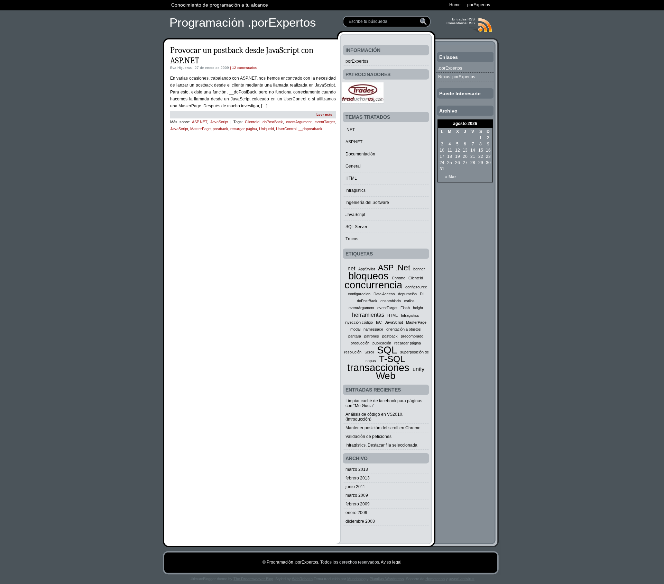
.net (350, 268)
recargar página (243, 129)
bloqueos (368, 275)
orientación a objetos (403, 329)
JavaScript (219, 122)
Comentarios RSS (460, 23)
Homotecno (435, 579)
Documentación (360, 154)
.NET (350, 129)
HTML (351, 178)
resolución (352, 352)
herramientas (368, 315)
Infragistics (355, 190)
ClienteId (252, 122)
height (418, 308)
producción (360, 343)
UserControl (286, 129)
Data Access (384, 294)
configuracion (359, 294)
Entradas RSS (463, 19)
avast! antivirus (461, 579)
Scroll (369, 352)
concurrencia (373, 284)
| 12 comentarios (243, 68)
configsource (416, 287)
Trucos (351, 238)
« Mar (450, 176)
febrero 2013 (357, 478)
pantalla (354, 336)
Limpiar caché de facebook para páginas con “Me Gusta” (383, 403)
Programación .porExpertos (242, 22)
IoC (379, 322)
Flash (405, 308)
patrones (371, 336)
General (353, 166)
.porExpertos (450, 68)
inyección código (359, 322)
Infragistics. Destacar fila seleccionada (381, 445)
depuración (407, 294)
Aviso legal (391, 562)
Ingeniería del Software (367, 202)
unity (418, 369)
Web (386, 375)
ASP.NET (199, 122)
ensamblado (390, 301)
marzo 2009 (356, 495)
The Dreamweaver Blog (253, 579)
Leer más (324, 114)
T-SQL (392, 359)
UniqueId (266, 129)
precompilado (412, 336)
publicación (381, 343)
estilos (409, 301)
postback (220, 129)
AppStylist (366, 269)
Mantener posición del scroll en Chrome (383, 427)
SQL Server (356, 226)
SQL (387, 350)
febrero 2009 (357, 504)
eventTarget (325, 122)
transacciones (378, 367)
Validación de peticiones (368, 436)
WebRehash (302, 579)
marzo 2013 (356, 469)
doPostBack (272, 122)
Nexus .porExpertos (456, 76)
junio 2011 (355, 486)
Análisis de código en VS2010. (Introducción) (374, 417)
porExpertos (356, 61)
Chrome (398, 278)
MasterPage (200, 129)
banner (419, 269)
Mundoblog (356, 579)
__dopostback (310, 129)
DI (422, 294)
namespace (373, 329)
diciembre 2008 (360, 521)
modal (355, 329)
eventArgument (299, 122)
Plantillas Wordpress (387, 579)
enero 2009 (356, 512)
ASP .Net (394, 267)
